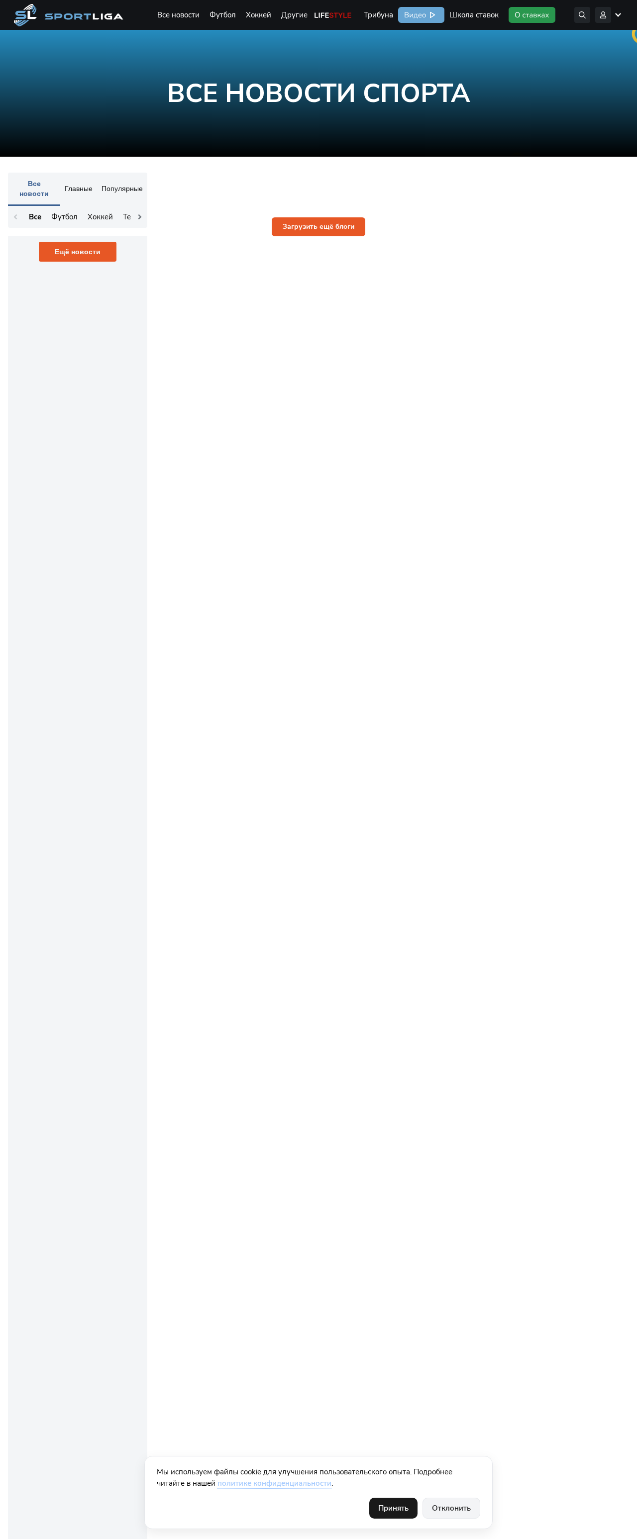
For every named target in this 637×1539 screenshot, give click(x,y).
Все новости (178, 15)
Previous (15, 217)
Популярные (122, 188)
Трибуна (378, 15)
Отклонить (451, 1508)
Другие (294, 15)
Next (139, 217)
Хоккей (258, 15)
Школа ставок (474, 15)
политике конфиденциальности (274, 1483)
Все (35, 217)
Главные (79, 188)
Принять (393, 1508)
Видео (414, 15)
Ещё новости (78, 252)
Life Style (333, 15)
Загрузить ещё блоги (318, 226)
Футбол (223, 15)
